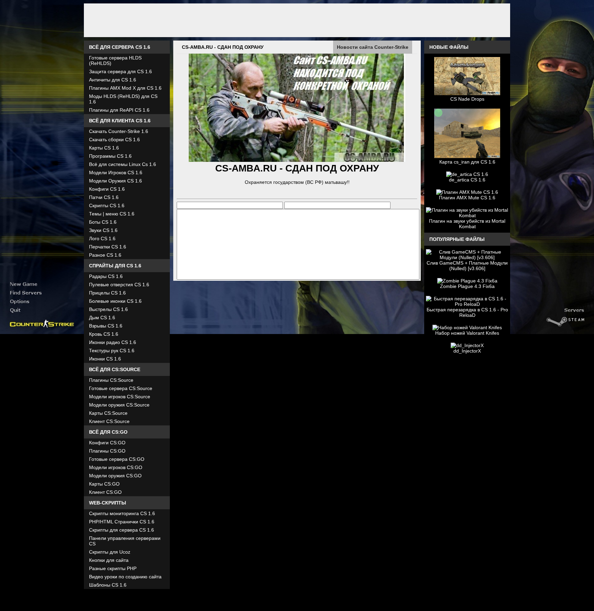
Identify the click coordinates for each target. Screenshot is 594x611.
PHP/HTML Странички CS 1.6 (121, 521)
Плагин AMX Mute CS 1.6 (467, 197)
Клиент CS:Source (109, 421)
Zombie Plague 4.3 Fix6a (467, 286)
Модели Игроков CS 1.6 (115, 172)
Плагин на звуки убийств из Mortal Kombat (467, 223)
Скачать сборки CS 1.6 (114, 139)
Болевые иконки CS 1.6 (115, 301)
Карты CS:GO (104, 484)
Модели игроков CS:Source (119, 396)
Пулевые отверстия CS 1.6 (119, 284)
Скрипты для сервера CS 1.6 (121, 530)
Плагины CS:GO (107, 451)
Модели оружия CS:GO (115, 475)
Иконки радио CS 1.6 (112, 342)
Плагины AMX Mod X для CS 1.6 (125, 88)
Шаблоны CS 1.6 (107, 585)
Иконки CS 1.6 (105, 359)
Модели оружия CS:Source (119, 405)
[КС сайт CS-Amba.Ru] (297, 20)
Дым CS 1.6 (102, 317)
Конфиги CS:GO (107, 442)
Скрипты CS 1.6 (106, 205)
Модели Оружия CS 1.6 (115, 181)
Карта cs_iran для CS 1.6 (467, 162)
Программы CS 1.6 (110, 156)
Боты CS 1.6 (103, 222)
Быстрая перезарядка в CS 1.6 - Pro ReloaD (467, 312)
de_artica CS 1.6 (467, 179)
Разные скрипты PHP (112, 568)
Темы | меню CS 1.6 (111, 213)
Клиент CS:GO (105, 492)
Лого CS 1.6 (102, 238)
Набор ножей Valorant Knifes (467, 333)
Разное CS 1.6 (105, 255)
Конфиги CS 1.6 (107, 189)
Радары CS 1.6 (106, 276)
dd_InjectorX (467, 351)
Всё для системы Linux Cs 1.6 (122, 164)
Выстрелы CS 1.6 (108, 309)
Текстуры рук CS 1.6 (111, 350)
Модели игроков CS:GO (115, 467)
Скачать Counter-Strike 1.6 (118, 131)
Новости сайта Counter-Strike (372, 47)
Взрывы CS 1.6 (105, 326)
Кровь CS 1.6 (103, 334)
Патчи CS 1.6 (104, 197)
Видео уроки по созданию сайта (125, 576)
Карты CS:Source (108, 413)
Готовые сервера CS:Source (120, 388)
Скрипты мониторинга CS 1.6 (122, 513)
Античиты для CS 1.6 (112, 79)
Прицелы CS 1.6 (107, 293)
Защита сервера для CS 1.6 (120, 71)
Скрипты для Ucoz (109, 552)
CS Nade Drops (467, 99)
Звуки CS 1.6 (103, 230)
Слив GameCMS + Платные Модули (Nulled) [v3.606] (467, 265)
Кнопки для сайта (109, 560)
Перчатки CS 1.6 (107, 246)
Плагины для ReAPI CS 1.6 (119, 110)
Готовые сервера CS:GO (116, 459)
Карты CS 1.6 (104, 148)
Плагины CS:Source (111, 380)
